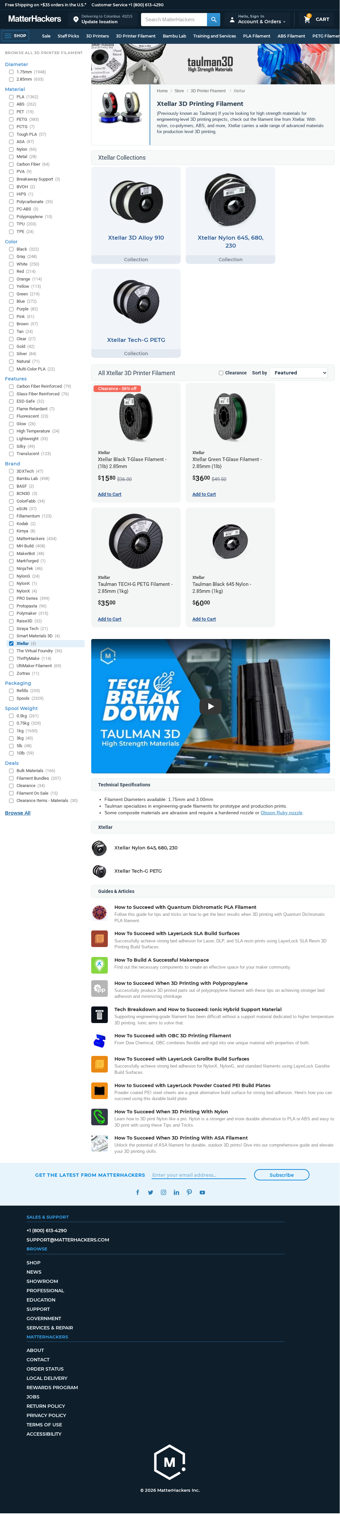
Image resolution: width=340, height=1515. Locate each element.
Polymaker (32, 613)
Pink (25, 316)
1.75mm (31, 71)
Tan (25, 331)
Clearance (236, 372)
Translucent (34, 453)
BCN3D (27, 493)
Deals (12, 763)
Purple (27, 308)
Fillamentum (34, 516)
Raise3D (29, 620)
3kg (25, 738)
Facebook (137, 1192)
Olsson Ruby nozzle (282, 812)
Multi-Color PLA (36, 368)
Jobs (33, 1397)
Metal (27, 156)
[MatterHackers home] (35, 19)
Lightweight (32, 438)
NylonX (27, 591)
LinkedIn (176, 1192)
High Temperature (38, 431)
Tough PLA (31, 134)
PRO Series (33, 598)
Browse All (18, 813)
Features (16, 379)
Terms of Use (44, 1425)
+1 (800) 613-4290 (146, 4)
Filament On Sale (37, 793)
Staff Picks (68, 36)
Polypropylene (34, 216)
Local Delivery (47, 1378)
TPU (26, 223)
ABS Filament (291, 36)
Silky (26, 446)
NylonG (28, 576)
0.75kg (29, 723)
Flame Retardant (36, 408)
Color (11, 242)
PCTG (26, 126)
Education (41, 1300)
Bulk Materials (36, 770)
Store (179, 91)
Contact (38, 1360)
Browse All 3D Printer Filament (44, 52)
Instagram (163, 1192)
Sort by (259, 372)
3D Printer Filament (136, 36)
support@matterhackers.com (68, 1240)
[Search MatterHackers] (213, 19)
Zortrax (28, 673)
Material (15, 89)
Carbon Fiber (33, 164)
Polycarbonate (35, 201)
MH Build (31, 545)
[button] (103, 19)
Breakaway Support (38, 179)
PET (25, 111)
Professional (45, 1291)
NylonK (27, 583)
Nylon (27, 149)
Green (28, 293)
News (34, 1272)
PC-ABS (27, 208)
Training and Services (214, 36)
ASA (25, 141)
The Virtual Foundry (39, 650)
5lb (24, 745)
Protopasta (32, 605)
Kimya (26, 530)
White (28, 264)
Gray (27, 256)
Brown (27, 323)
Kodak (26, 523)
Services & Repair (50, 1328)
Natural (28, 361)
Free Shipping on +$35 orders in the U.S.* (45, 4)
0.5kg (28, 715)
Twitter (150, 1192)
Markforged (31, 560)
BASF (25, 486)
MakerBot (30, 553)
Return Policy (46, 1406)
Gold (26, 346)
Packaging (18, 683)
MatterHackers (37, 538)
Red (26, 271)
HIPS (25, 194)
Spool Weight (21, 708)
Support (38, 1309)
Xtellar (26, 643)
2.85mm (30, 79)
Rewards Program (52, 1388)
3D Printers (97, 36)
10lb (25, 753)
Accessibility (44, 1434)
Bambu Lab (174, 36)
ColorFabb (31, 501)
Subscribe (282, 1175)
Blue (27, 301)
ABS (26, 104)
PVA (24, 171)
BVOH (26, 186)
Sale (46, 36)
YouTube (202, 1192)
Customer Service (109, 4)
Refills (28, 690)
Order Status (45, 1369)
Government (44, 1318)
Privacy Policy (46, 1415)
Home (162, 91)
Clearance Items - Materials (47, 800)
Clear (26, 338)
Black (28, 249)
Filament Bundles (39, 778)
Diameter (16, 64)
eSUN (27, 508)
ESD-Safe (30, 401)
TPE (25, 231)
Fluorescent (32, 416)
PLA (27, 96)
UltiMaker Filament (39, 665)
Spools (30, 698)
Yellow (29, 286)
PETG (28, 119)
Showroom (42, 1281)
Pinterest (189, 1192)
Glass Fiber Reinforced (43, 393)
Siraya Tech (32, 628)
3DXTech (30, 471)
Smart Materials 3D (38, 635)
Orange (29, 279)
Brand (12, 464)
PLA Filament (256, 36)
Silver (26, 353)
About (35, 1350)
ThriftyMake (34, 658)
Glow (26, 423)
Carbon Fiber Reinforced (44, 386)
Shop (33, 1263)
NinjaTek (30, 568)
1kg (27, 730)
